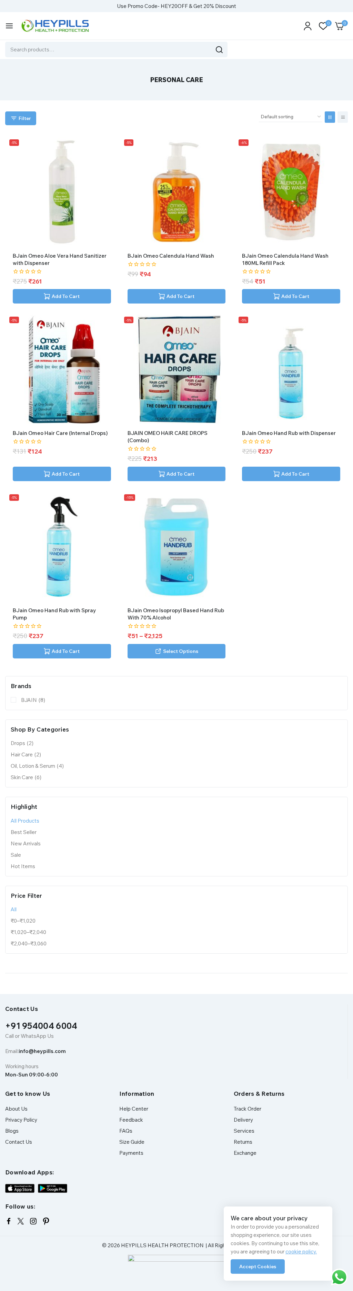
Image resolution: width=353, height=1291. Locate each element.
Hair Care (26, 754)
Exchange (245, 1153)
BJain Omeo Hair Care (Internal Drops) (60, 433)
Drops (22, 743)
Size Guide (131, 1142)
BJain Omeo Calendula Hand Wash (171, 255)
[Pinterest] (46, 1221)
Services (244, 1131)
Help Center (133, 1108)
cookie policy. (301, 1251)
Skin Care (26, 777)
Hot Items (23, 866)
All (14, 909)
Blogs (12, 1131)
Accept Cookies (257, 1266)
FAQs (125, 1131)
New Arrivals (26, 843)
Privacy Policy (21, 1119)
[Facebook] (8, 1221)
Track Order (247, 1108)
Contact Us (18, 1142)
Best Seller (24, 832)
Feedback (131, 1119)
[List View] (342, 117)
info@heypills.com (42, 1051)
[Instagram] (33, 1221)
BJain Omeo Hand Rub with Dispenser (289, 433)
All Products (25, 820)
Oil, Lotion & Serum (37, 766)
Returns (243, 1142)
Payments (131, 1153)
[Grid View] (330, 117)
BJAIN (33, 700)
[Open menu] (9, 26)
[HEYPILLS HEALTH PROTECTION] (54, 26)
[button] (62, 296)
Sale (16, 855)
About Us (16, 1108)
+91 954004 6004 (41, 1026)
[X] (20, 1221)
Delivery (243, 1119)
